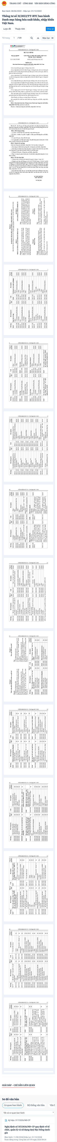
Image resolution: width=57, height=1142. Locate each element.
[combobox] (28, 1112)
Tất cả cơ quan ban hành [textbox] (13, 1113)
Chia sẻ (50, 29)
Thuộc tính (20, 29)
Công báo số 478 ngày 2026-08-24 (32, 1140)
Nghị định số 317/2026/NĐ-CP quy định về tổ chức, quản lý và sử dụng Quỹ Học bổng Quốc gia (27, 1129)
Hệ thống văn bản (36, 1105)
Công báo (28, 3)
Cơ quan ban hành (13, 1105)
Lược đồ (7, 29)
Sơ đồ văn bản (10, 1099)
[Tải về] (38, 38)
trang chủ (15, 3)
